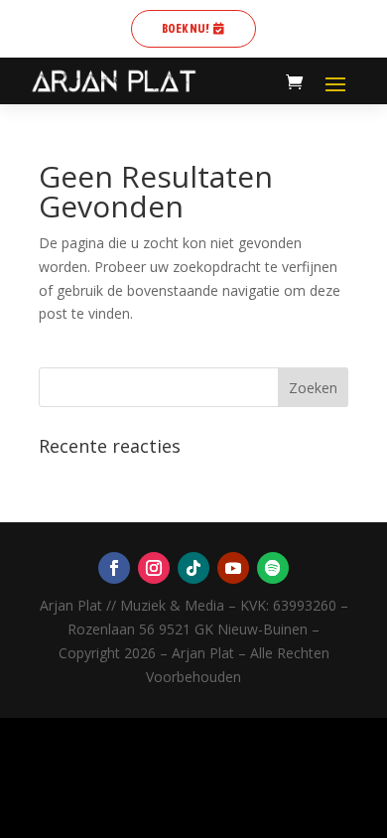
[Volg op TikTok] (193, 568)
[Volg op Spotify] (273, 568)
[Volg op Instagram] (154, 568)
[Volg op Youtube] (233, 568)
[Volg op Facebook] (114, 568)
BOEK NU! (185, 29)
